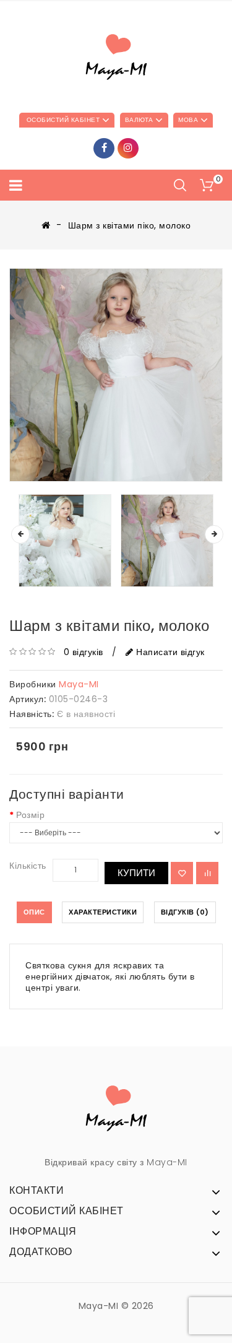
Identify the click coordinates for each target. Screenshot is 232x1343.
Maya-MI (79, 684)
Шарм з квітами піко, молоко (129, 225)
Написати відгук (169, 652)
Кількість (27, 865)
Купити (136, 872)
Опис (34, 912)
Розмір (30, 814)
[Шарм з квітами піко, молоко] (116, 375)
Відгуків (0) (185, 912)
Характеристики (103, 912)
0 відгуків (83, 652)
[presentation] (20, 534)
